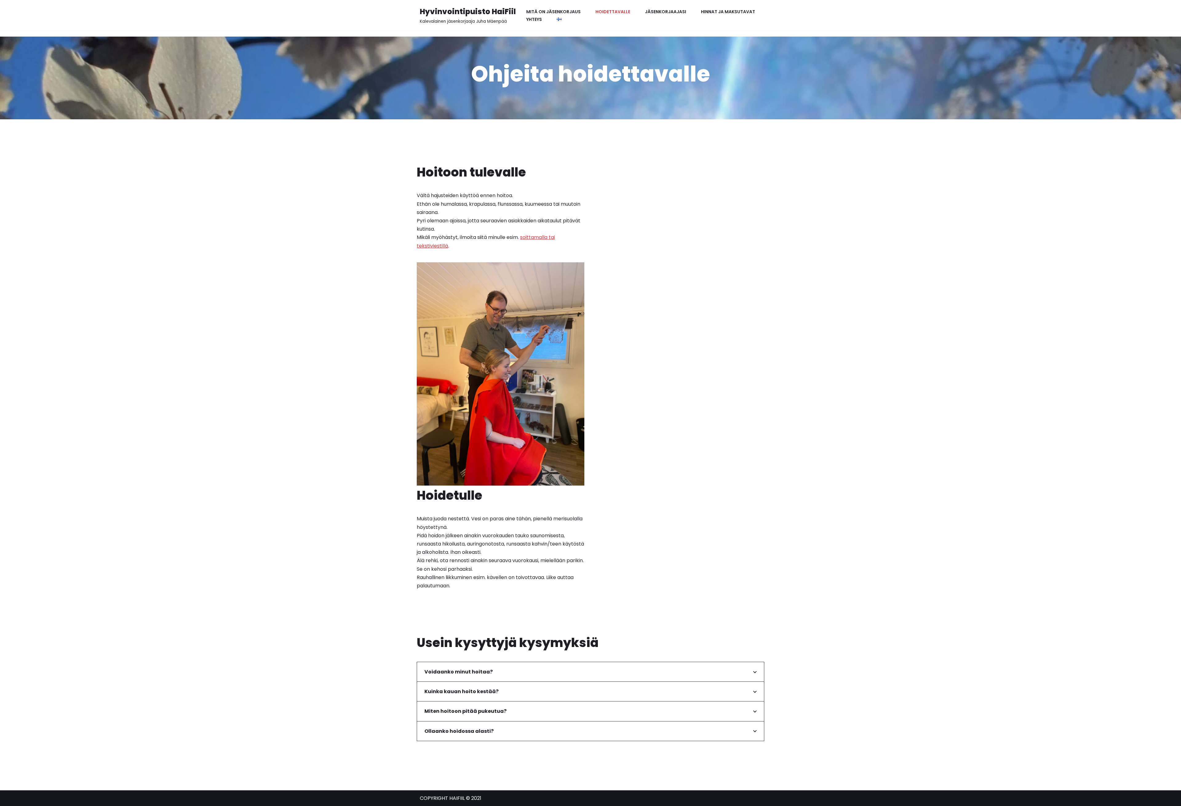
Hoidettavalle (612, 12)
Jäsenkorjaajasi (665, 12)
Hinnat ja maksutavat (728, 12)
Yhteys (534, 19)
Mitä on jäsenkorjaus (553, 12)
